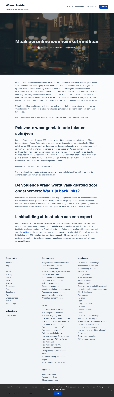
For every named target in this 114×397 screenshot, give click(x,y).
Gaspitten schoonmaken (52, 265)
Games (8, 271)
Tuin (7, 295)
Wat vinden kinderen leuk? (53, 327)
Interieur (9, 277)
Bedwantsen (83, 333)
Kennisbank (79, 6)
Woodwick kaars (85, 292)
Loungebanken (84, 274)
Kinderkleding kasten (87, 268)
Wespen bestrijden (49, 377)
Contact (104, 7)
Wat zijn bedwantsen (86, 339)
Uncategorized (71, 48)
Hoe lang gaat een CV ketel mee (55, 336)
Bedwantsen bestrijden (87, 336)
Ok (57, 393)
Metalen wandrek (85, 304)
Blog (69, 6)
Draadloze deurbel (85, 309)
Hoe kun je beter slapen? (52, 312)
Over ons (90, 6)
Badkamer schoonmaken (52, 286)
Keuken (9, 283)
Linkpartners (11, 315)
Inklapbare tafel (84, 283)
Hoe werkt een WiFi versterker (54, 339)
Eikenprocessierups (50, 380)
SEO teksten (48, 140)
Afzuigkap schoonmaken (52, 298)
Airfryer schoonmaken (51, 283)
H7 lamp (81, 298)
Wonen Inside (15, 5)
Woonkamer (11, 304)
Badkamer (10, 262)
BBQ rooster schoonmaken (53, 277)
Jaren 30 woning (85, 280)
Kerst (8, 280)
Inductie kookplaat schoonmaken (56, 289)
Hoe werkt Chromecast (51, 348)
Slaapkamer (11, 292)
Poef (80, 301)
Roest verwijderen (85, 277)
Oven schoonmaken (50, 268)
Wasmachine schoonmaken (53, 292)
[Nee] (111, 390)
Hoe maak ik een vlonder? (53, 324)
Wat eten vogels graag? (52, 315)
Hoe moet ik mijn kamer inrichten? (56, 318)
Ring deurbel (83, 295)
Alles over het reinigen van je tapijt (92, 321)
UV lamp (81, 307)
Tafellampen (83, 271)
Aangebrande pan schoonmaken (55, 262)
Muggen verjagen (49, 374)
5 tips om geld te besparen (53, 362)
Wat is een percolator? (51, 330)
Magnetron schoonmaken (52, 295)
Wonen (8, 301)
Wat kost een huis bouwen (53, 333)
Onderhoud (10, 286)
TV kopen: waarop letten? (52, 309)
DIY (7, 268)
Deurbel (81, 312)
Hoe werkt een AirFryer (51, 345)
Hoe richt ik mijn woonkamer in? (55, 321)
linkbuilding (24, 232)
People (8, 289)
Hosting (9, 274)
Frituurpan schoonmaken (52, 280)
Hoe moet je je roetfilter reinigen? (92, 330)
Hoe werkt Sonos (49, 342)
